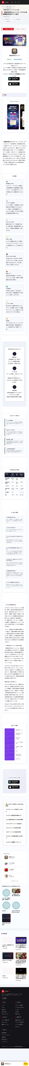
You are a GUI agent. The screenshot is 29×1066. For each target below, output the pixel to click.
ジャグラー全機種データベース (13, 842)
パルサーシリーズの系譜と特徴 (13, 832)
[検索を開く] (12, 2)
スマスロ (17, 1009)
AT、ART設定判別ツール (8, 8)
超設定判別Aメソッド (19, 1020)
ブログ (3, 1007)
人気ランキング (5, 1014)
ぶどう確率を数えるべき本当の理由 (14, 819)
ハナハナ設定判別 (19, 1024)
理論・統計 (17, 1014)
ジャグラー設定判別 (19, 1022)
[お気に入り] (15, 2)
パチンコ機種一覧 (5, 1020)
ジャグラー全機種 (19, 1005)
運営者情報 (4, 1032)
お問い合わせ (4, 1039)
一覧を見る (23, 29)
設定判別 (3, 1009)
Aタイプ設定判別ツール (18, 19)
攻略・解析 (4, 1012)
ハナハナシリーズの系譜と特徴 (13, 828)
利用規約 (3, 1037)
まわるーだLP (4, 1022)
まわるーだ (17, 1026)
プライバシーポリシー (6, 1035)
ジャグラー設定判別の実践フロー (14, 815)
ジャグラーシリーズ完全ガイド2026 (14, 810)
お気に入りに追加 (9, 29)
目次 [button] (5, 95)
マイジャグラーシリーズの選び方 (14, 823)
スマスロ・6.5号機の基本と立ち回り (14, 837)
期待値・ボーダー (5, 1024)
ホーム (3, 6)
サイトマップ (4, 1041)
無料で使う (25, 1063)
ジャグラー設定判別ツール (7, 21)
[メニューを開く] (18, 2)
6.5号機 (16, 1012)
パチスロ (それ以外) (19, 1007)
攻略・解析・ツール (10, 6)
